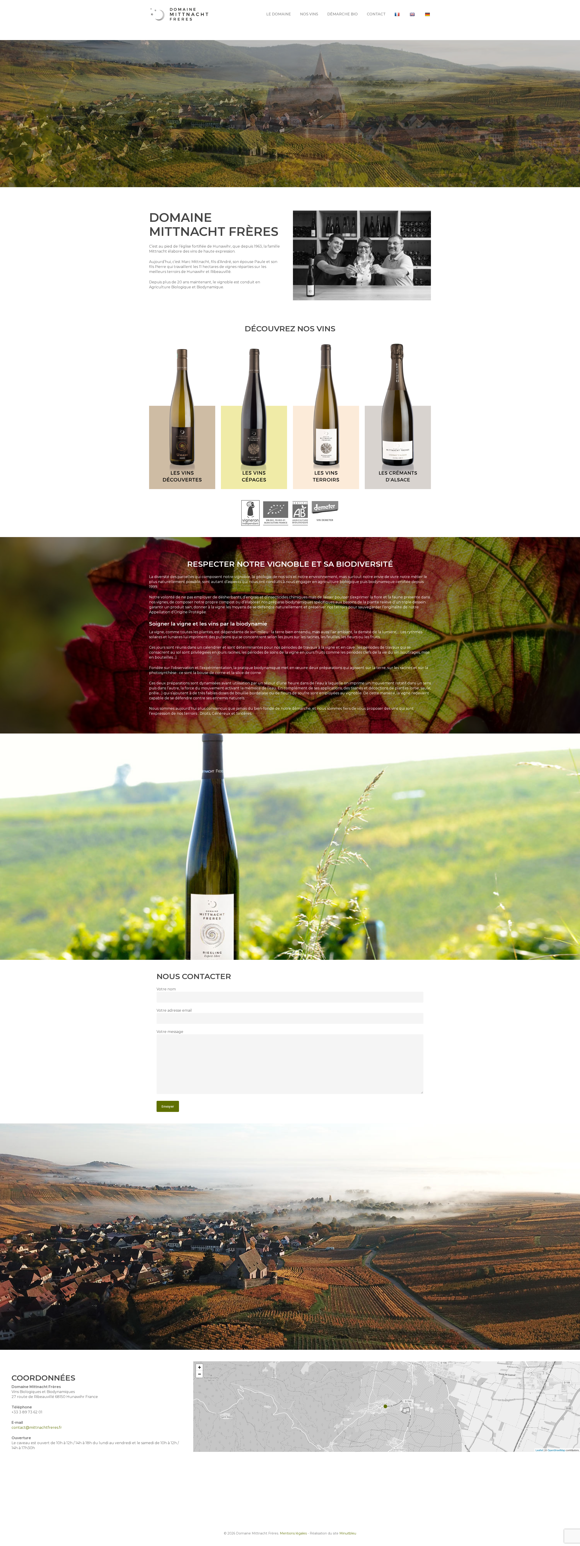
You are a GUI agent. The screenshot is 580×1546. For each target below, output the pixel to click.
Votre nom (166, 989)
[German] (428, 14)
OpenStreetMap (556, 1450)
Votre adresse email (174, 1010)
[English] (413, 14)
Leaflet (539, 1450)
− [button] (199, 1374)
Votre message (170, 1032)
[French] (398, 14)
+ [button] (199, 1367)
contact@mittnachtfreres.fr (37, 1427)
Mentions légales (293, 1533)
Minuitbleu (347, 1533)
